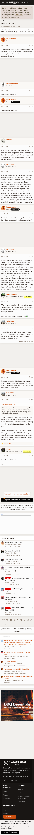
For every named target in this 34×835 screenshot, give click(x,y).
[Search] (32, 2)
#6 (32, 214)
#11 (32, 399)
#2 (32, 90)
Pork (19, 544)
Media (20, 793)
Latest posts (5, 637)
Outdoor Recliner (9, 662)
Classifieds (21, 801)
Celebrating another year (13, 559)
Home (5, 791)
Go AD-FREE (10, 817)
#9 (32, 328)
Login (5, 810)
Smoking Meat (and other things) (24, 797)
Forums (5, 795)
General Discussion (10, 649)
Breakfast (7, 682)
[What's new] (28, 2)
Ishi (6, 612)
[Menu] (2, 2)
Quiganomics (9, 601)
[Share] (30, 45)
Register (5, 813)
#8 (32, 301)
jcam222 (7, 582)
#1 (32, 45)
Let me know (19, 15)
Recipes (20, 789)
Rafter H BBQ (9, 553)
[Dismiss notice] (31, 8)
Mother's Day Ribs (18, 589)
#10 (32, 377)
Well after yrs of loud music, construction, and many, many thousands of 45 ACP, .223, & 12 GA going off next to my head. (18, 642)
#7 (32, 256)
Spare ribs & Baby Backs (13, 543)
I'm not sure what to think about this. (16, 669)
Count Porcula (9, 572)
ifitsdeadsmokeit (10, 561)
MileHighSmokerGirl (11, 544)
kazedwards (6, 26)
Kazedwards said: (7, 404)
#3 (32, 106)
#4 (32, 146)
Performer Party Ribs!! (12, 551)
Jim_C (7, 591)
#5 (32, 171)
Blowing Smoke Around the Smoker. (15, 666)
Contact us (6, 798)
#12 (32, 456)
